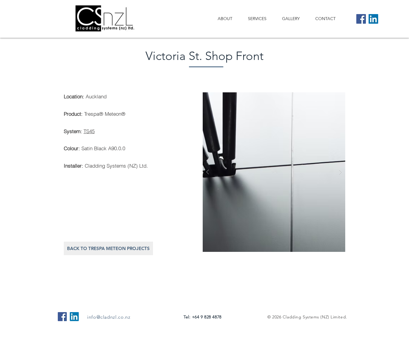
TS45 (89, 131)
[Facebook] (361, 19)
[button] (274, 172)
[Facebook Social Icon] (62, 316)
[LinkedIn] (373, 19)
